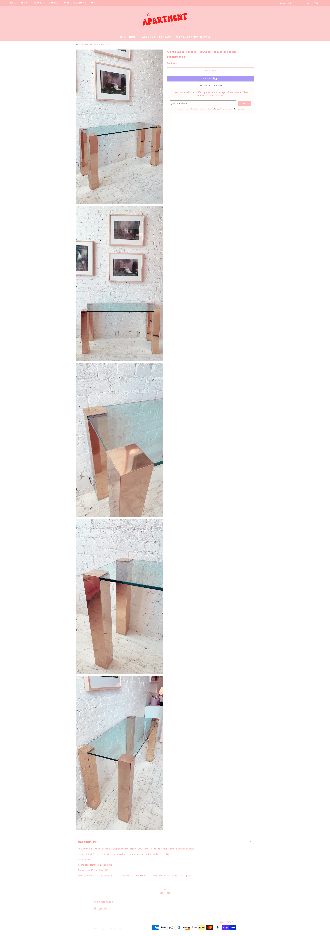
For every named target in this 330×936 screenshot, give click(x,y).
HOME (13, 3)
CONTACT (54, 3)
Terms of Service (234, 109)
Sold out (210, 70)
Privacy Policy (219, 109)
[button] (165, 841)
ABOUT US (39, 3)
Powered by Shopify (121, 929)
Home (78, 44)
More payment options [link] (210, 85)
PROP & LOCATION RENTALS (79, 3)
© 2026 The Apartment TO (103, 929)
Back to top (165, 892)
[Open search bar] (301, 3)
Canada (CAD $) (287, 3)
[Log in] (309, 3)
